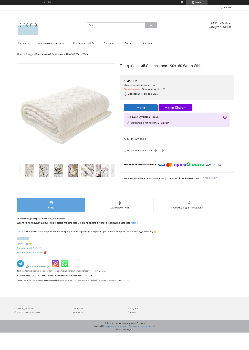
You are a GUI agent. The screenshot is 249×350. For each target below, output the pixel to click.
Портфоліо (109, 43)
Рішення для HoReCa (84, 43)
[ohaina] (28, 25)
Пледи (29, 54)
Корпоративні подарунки (51, 43)
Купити (141, 107)
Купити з (169, 107)
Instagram (133, 308)
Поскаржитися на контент (114, 326)
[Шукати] (151, 25)
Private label (23, 244)
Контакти (147, 43)
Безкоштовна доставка (139, 150)
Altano (134, 223)
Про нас (129, 43)
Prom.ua (141, 323)
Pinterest (132, 312)
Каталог (22, 43)
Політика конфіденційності (142, 326)
